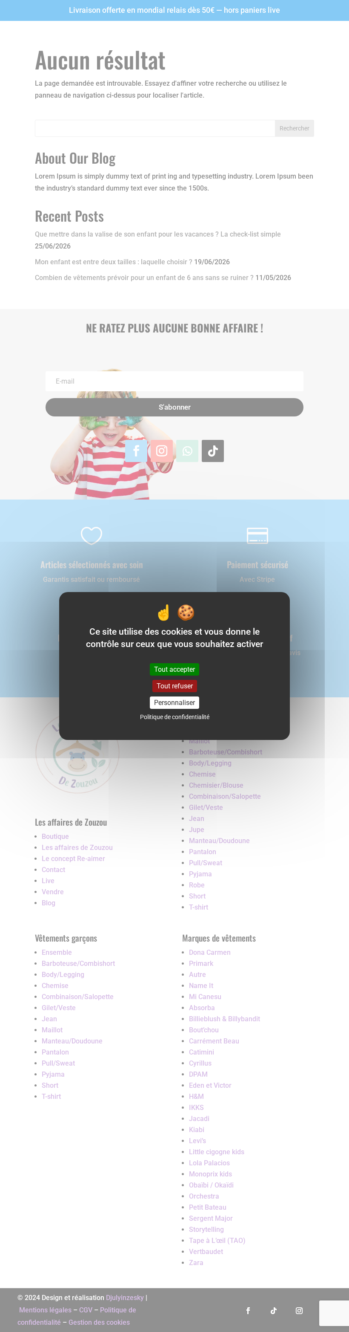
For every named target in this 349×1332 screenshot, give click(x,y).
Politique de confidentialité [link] (174, 717)
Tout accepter (174, 669)
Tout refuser (175, 686)
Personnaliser (174, 703)
